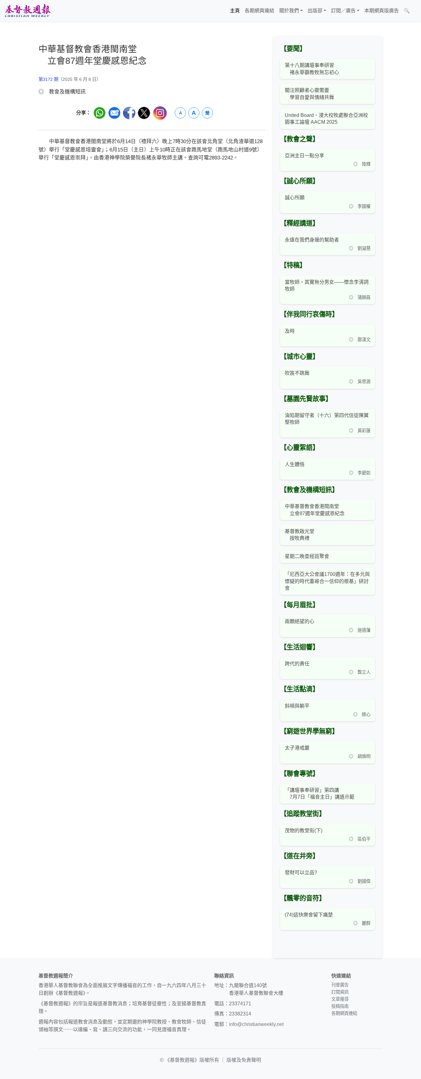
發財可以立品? (301, 872)
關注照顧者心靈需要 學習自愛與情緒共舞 (309, 94)
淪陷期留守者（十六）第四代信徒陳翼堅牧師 (327, 419)
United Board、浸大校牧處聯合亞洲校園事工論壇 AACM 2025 (326, 119)
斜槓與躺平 (297, 706)
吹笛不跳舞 (297, 373)
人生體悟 (295, 464)
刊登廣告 (340, 984)
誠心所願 (295, 197)
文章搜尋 (340, 999)
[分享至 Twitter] (144, 113)
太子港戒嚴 (297, 747)
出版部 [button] (315, 10)
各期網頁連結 (259, 10)
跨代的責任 (297, 663)
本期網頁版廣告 (381, 10)
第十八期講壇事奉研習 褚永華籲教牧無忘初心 (312, 69)
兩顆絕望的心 (299, 621)
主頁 (235, 10)
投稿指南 (340, 1006)
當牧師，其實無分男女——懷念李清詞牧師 (327, 285)
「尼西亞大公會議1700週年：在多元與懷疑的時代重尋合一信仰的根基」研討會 (327, 581)
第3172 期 (48, 79)
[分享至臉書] (129, 113)
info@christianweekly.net (256, 1024)
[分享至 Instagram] (160, 113)
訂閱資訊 (340, 992)
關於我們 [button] (289, 10)
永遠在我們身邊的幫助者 (312, 239)
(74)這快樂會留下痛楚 (309, 914)
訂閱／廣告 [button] (343, 10)
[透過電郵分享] (114, 113)
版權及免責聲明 (244, 1060)
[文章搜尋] (414, 10)
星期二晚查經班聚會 (307, 556)
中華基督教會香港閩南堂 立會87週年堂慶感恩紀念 (315, 510)
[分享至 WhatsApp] (99, 113)
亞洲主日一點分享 (304, 155)
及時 (290, 331)
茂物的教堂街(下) (303, 830)
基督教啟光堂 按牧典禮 (299, 535)
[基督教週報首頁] (27, 10)
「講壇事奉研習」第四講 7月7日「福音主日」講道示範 (319, 794)
